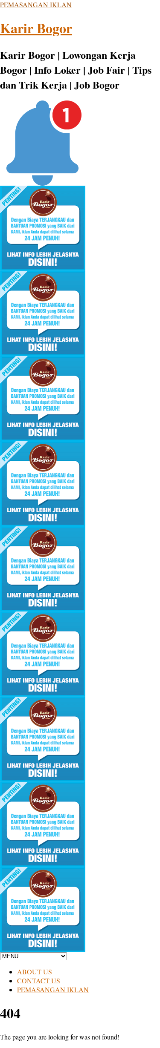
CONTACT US (38, 980)
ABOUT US (34, 971)
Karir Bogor (36, 28)
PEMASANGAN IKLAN (36, 4)
